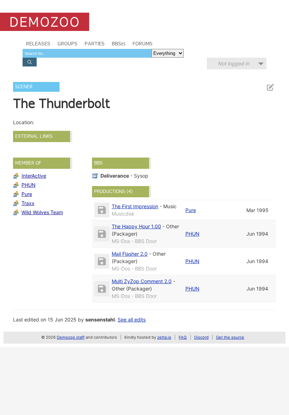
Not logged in (234, 63)
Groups (67, 43)
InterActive (33, 176)
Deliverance (114, 176)
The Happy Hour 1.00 (136, 226)
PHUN (28, 185)
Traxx (28, 203)
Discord (201, 337)
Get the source (230, 337)
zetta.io (164, 337)
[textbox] (87, 53)
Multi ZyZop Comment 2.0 (142, 281)
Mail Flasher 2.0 (130, 254)
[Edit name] (270, 87)
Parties (95, 43)
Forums (143, 43)
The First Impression (135, 206)
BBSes (118, 43)
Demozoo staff (71, 337)
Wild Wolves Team (42, 212)
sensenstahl (100, 320)
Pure (26, 194)
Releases (38, 43)
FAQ (183, 337)
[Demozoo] (44, 22)
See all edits (132, 320)
